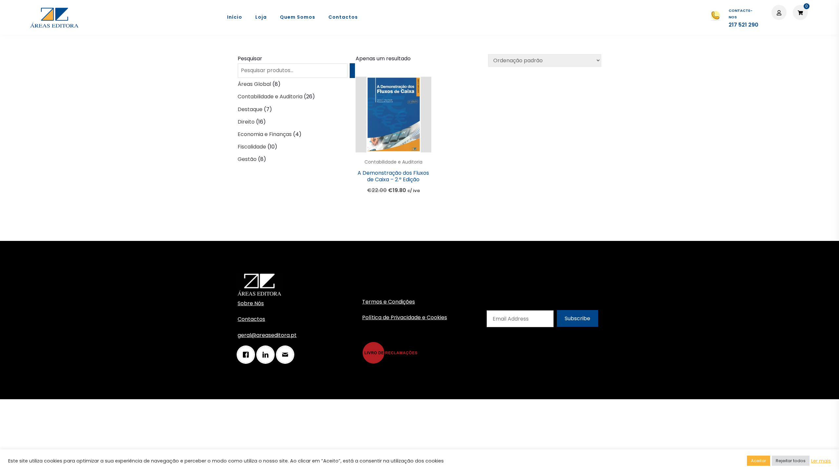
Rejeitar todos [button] (791, 461)
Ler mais (821, 461)
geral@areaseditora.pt (267, 335)
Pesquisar (250, 58)
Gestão (247, 159)
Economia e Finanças (265, 134)
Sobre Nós (251, 303)
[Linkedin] (267, 354)
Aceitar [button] (758, 461)
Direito (246, 122)
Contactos (343, 17)
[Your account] (779, 12)
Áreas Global (254, 84)
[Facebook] (247, 354)
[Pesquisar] (352, 70)
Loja (261, 17)
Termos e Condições (388, 301)
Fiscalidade (252, 146)
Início (234, 17)
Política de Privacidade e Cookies (404, 317)
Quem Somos (297, 17)
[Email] (287, 354)
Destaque (250, 109)
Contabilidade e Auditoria (393, 162)
